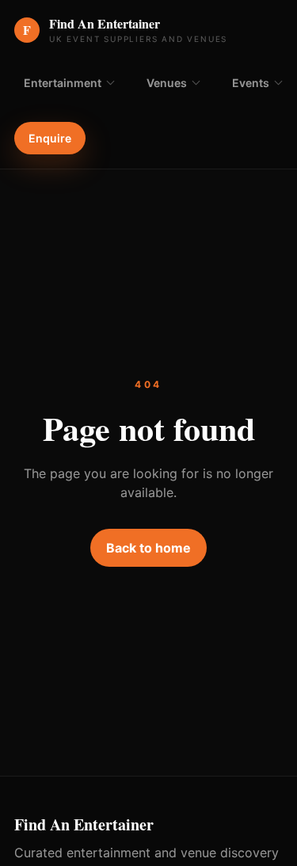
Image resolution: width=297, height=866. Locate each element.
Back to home (148, 548)
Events (250, 82)
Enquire (50, 138)
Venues (167, 82)
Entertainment (62, 82)
